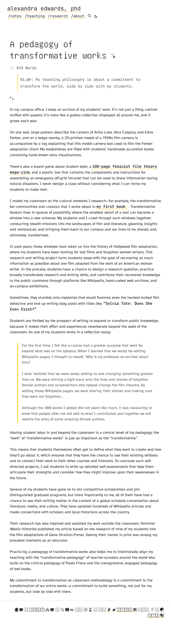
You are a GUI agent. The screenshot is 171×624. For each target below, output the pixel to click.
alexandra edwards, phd (44, 9)
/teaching (35, 16)
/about (77, 16)
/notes (14, 16)
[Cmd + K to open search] (89, 15)
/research (58, 16)
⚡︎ (109, 610)
